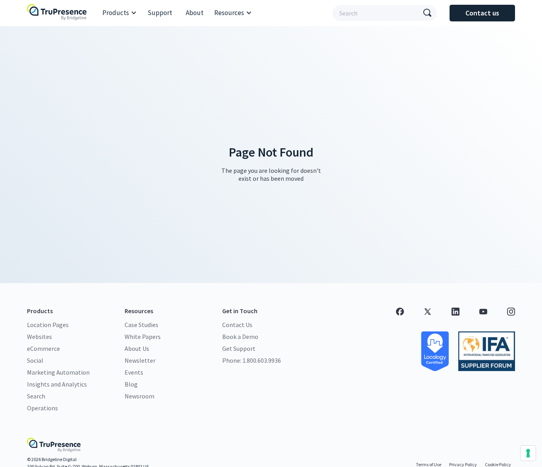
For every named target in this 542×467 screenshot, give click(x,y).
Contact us (482, 12)
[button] (119, 13)
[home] (58, 13)
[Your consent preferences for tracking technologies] (528, 453)
